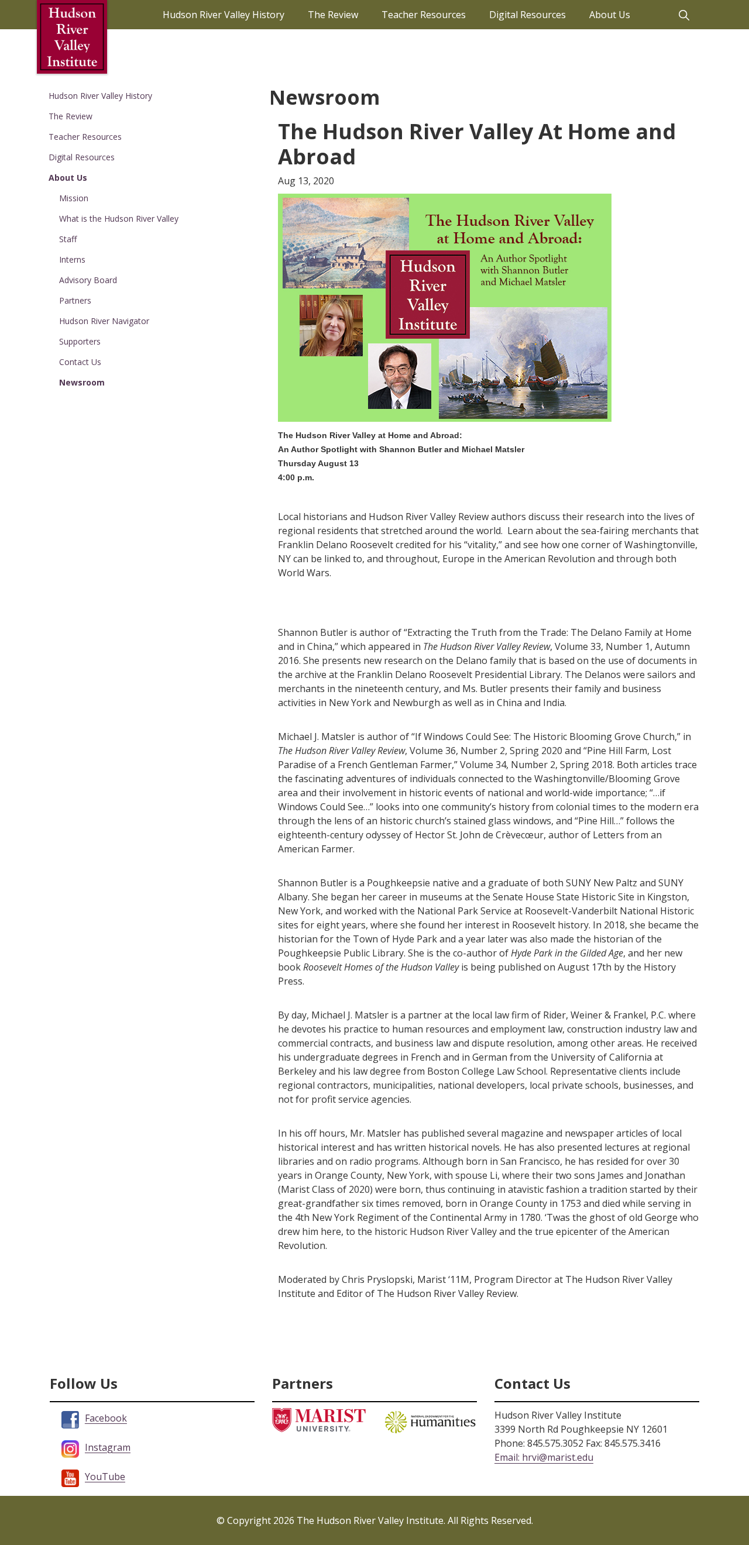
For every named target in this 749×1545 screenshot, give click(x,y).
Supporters (80, 341)
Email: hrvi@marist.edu (543, 1457)
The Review (70, 116)
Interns (72, 259)
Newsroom (82, 382)
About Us (68, 177)
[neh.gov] (430, 1420)
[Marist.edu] (319, 1418)
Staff (68, 239)
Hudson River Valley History (100, 95)
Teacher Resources (85, 136)
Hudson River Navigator (104, 320)
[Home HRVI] (72, 37)
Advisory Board (88, 279)
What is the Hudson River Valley (118, 218)
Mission (73, 198)
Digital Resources (82, 157)
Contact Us (80, 361)
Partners (75, 300)
